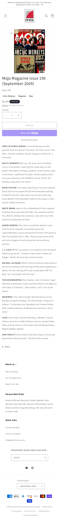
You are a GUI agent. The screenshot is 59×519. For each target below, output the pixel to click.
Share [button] (7, 346)
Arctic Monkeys (9, 96)
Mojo (31, 96)
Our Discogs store (13, 378)
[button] (5, 16)
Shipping (5, 105)
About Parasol (11, 371)
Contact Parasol (12, 427)
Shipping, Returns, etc (15, 440)
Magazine (22, 96)
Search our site (12, 384)
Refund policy (47, 507)
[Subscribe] (45, 457)
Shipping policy (44, 511)
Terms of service (30, 511)
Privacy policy (17, 511)
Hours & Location (13, 433)
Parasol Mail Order (19, 507)
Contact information (30, 515)
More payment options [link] (29, 140)
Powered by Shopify (33, 507)
